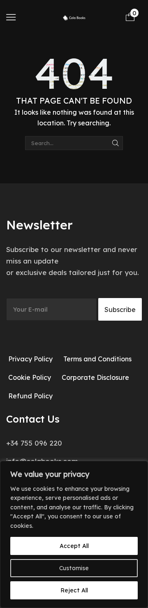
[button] (11, 17)
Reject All (74, 590)
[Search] (116, 143)
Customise (74, 568)
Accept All (74, 546)
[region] (74, 534)
